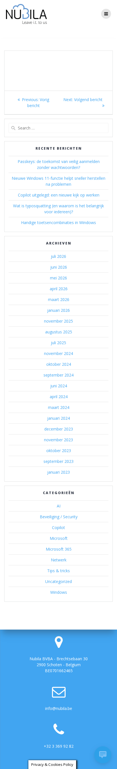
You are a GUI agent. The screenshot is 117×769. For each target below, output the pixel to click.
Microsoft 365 (59, 549)
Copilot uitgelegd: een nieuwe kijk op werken (58, 195)
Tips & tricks (58, 570)
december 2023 (58, 429)
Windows (58, 592)
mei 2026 (58, 278)
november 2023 (58, 439)
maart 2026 (58, 299)
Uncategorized (58, 581)
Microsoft (59, 538)
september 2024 (58, 375)
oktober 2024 (58, 364)
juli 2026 (58, 256)
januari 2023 (58, 472)
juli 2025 (58, 342)
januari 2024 (58, 418)
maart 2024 (58, 407)
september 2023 (58, 461)
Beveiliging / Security (59, 516)
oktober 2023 (58, 450)
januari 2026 (58, 310)
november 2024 (58, 353)
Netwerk (58, 560)
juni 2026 (58, 267)
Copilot (58, 527)
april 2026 (59, 288)
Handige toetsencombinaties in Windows (58, 222)
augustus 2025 (58, 332)
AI (58, 506)
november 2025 (58, 321)
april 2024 (59, 396)
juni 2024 (58, 385)
